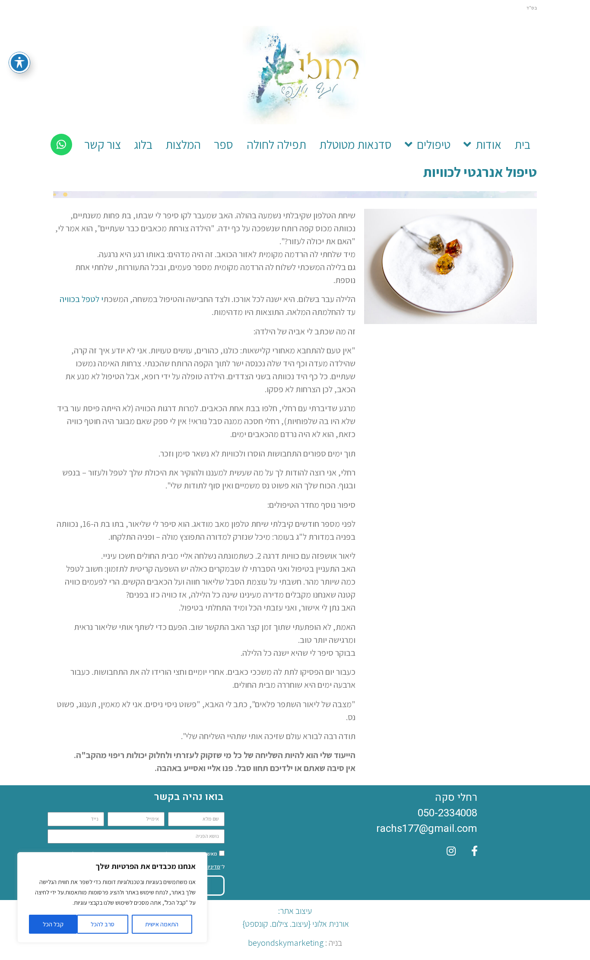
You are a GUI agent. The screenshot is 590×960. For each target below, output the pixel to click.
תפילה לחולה (276, 144)
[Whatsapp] (61, 144)
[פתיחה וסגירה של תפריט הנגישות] (19, 62)
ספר (223, 144)
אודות (488, 144)
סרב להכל (102, 924)
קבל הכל (53, 924)
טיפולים (433, 144)
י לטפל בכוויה (81, 299)
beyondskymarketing (286, 942)
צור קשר (102, 144)
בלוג (143, 144)
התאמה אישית (161, 924)
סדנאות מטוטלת (355, 144)
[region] (112, 897)
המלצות (183, 144)
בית (522, 144)
